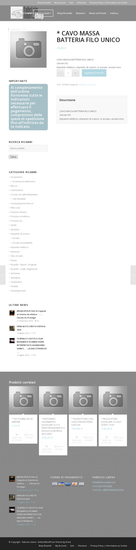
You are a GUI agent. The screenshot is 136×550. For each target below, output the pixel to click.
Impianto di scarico (20, 233)
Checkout (81, 2)
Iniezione (15, 251)
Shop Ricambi (44, 2)
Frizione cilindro (19, 212)
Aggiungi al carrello (94, 72)
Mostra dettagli (29, 436)
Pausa (14, 260)
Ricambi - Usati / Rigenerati (24, 269)
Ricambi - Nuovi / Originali (23, 264)
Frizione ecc (16, 220)
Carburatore (17, 190)
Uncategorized (18, 290)
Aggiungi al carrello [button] (17, 438)
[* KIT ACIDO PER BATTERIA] (2, 275)
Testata (14, 286)
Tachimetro (16, 282)
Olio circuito (17, 255)
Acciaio (16, 238)
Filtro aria (15, 207)
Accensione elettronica (23, 181)
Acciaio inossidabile (22, 242)
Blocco (14, 185)
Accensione (16, 177)
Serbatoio (16, 277)
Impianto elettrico (20, 247)
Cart (71, 2)
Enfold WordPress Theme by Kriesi (54, 542)
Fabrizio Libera (29, 542)
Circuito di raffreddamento (24, 194)
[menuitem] (14, 13)
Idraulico (15, 229)
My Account (60, 2)
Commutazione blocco (22, 203)
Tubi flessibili (19, 198)
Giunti (13, 225)
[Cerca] (24, 29)
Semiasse (15, 273)
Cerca (13, 156)
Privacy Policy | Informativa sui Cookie (108, 2)
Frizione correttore (20, 216)
